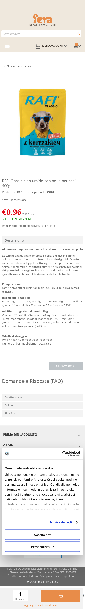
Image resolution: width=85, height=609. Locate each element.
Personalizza (40, 547)
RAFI (20, 192)
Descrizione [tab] (14, 240)
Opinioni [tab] (10, 405)
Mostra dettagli (61, 522)
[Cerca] (78, 33)
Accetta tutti (42, 534)
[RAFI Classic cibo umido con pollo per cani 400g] (42, 122)
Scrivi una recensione (14, 200)
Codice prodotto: (35, 192)
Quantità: (20, 598)
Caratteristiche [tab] (13, 397)
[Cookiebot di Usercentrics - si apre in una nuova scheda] (62, 453)
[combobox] (41, 33)
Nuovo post (66, 366)
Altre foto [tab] (10, 413)
